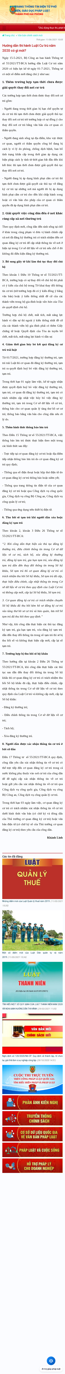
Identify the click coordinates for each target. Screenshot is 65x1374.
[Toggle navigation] (4, 28)
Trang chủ (10, 35)
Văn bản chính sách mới (30, 35)
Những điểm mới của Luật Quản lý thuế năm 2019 (26, 901)
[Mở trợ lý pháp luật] (51, 1360)
